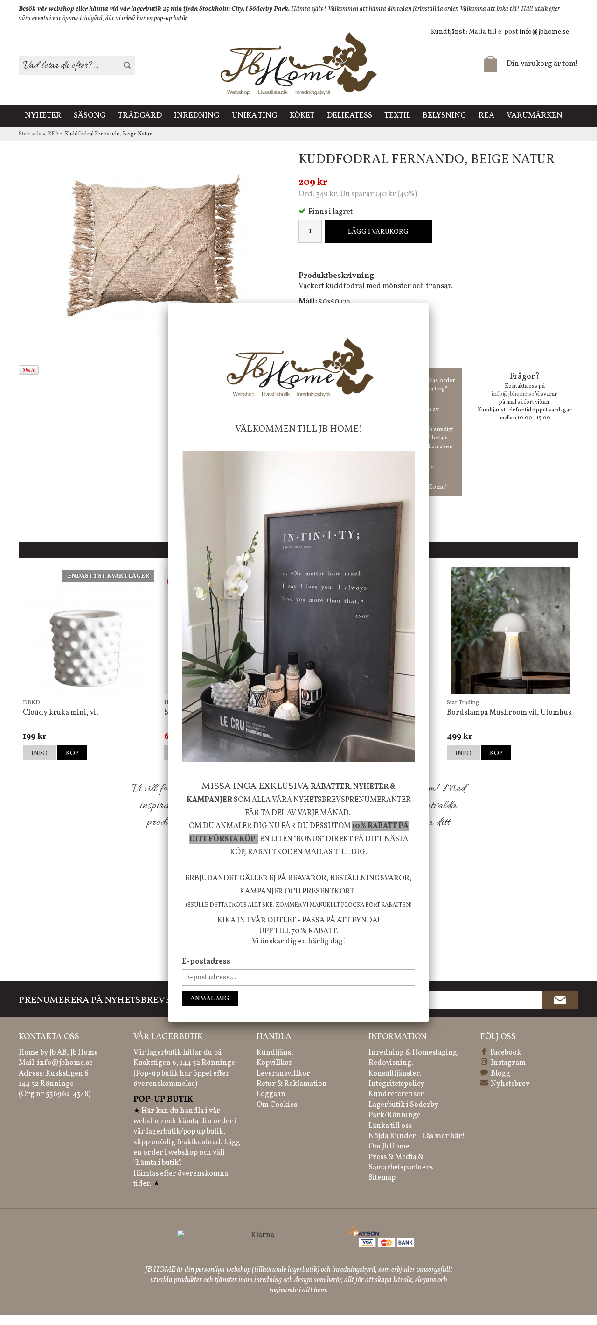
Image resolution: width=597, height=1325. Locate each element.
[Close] (429, 303)
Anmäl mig (209, 998)
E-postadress (206, 962)
